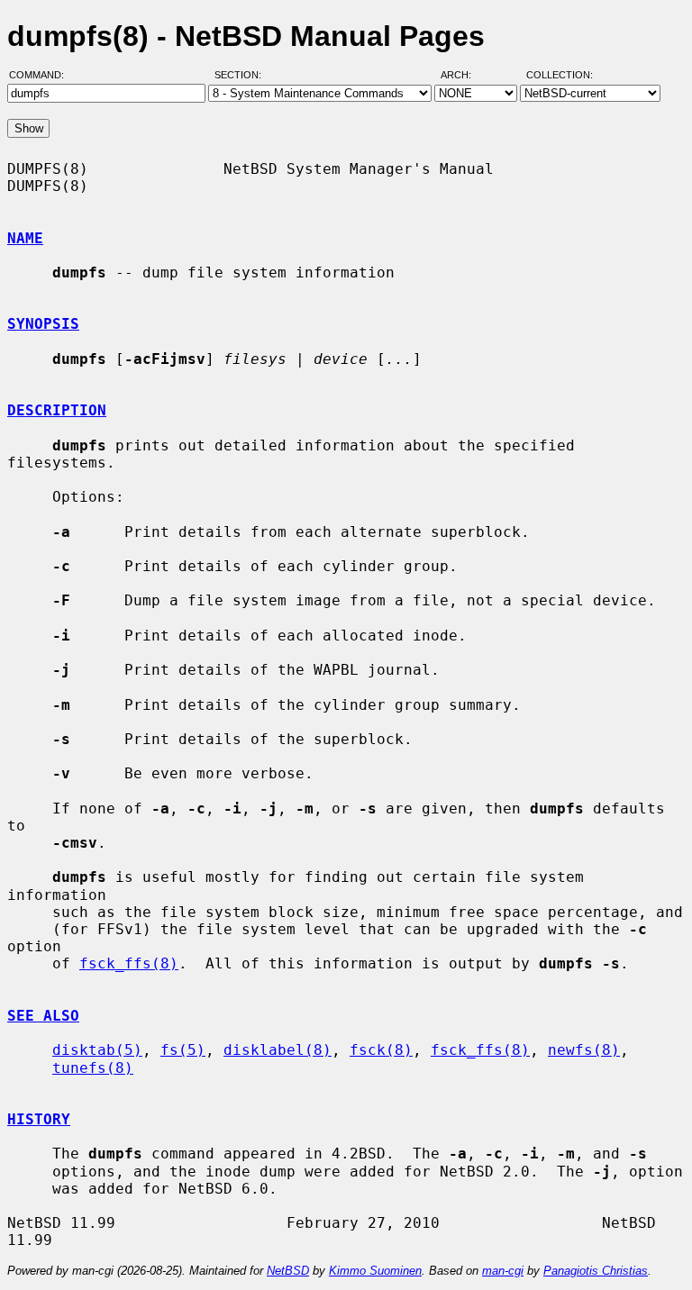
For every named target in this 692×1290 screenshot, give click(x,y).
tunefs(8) (92, 1068)
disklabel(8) (277, 1049)
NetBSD (288, 1270)
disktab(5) (97, 1049)
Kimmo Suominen (375, 1270)
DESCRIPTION (56, 410)
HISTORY (38, 1119)
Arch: (464, 74)
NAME (25, 238)
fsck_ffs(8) (128, 963)
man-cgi (503, 1270)
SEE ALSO (43, 1015)
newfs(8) (584, 1049)
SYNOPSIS (43, 323)
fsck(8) (381, 1049)
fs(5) (182, 1049)
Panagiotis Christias (595, 1270)
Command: (42, 74)
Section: (241, 74)
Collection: (559, 74)
